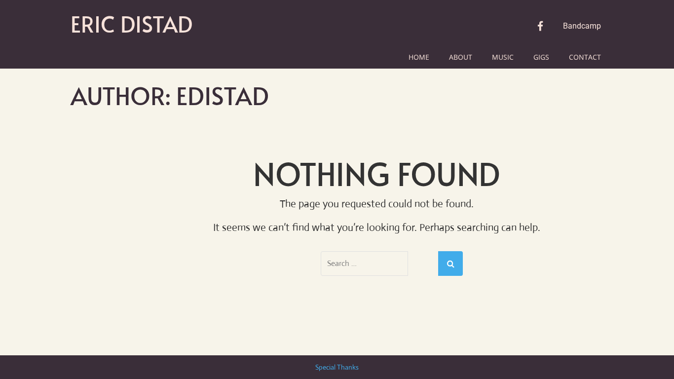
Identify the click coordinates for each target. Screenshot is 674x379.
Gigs (541, 57)
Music (503, 57)
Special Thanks (337, 367)
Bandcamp (582, 26)
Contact (585, 57)
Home (419, 57)
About (460, 57)
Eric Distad (131, 24)
